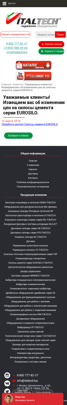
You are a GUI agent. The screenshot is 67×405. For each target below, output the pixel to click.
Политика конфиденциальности (33, 182)
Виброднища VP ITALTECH (30, 327)
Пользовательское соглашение (33, 186)
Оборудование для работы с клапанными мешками (30, 306)
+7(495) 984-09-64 (16, 48)
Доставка (33, 173)
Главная (6, 84)
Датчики (30, 241)
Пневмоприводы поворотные (31, 258)
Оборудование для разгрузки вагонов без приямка (30, 207)
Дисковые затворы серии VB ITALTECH (30, 228)
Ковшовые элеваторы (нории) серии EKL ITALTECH (30, 220)
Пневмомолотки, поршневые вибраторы (30, 288)
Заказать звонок (53, 44)
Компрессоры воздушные (30, 353)
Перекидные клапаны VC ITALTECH (30, 250)
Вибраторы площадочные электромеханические (31, 280)
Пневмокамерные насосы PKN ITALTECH (30, 314)
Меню (10, 3)
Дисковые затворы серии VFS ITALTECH (30, 232)
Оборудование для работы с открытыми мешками (30, 310)
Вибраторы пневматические (30, 284)
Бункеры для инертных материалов (31, 344)
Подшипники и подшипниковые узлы (30, 349)
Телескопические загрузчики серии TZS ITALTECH (30, 336)
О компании (33, 165)
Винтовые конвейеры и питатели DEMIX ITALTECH (30, 202)
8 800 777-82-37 (17, 43)
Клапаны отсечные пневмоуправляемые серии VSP (30, 254)
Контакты (33, 178)
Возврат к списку (18, 135)
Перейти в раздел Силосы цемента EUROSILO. (29, 124)
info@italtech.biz (17, 52)
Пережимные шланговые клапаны (30, 245)
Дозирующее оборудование (30, 319)
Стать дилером (43, 392)
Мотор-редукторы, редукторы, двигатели (30, 357)
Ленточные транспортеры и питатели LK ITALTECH (30, 215)
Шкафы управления (30, 271)
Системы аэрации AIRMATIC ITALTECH (30, 275)
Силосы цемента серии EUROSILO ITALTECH (30, 263)
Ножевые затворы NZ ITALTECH (30, 237)
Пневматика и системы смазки (30, 362)
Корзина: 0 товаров (54, 51)
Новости (18, 84)
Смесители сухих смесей (31, 331)
